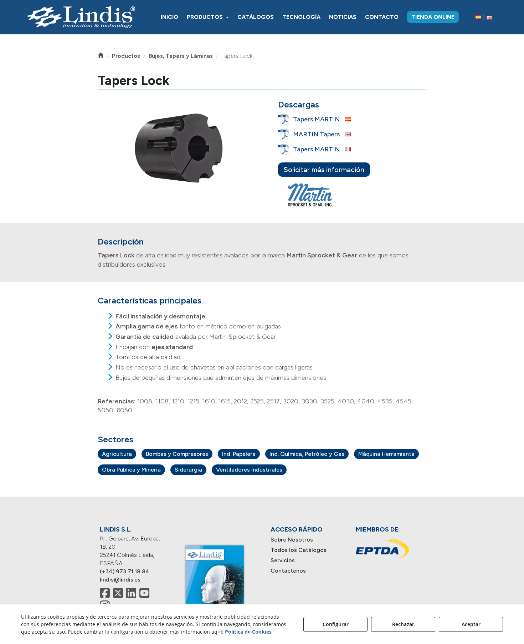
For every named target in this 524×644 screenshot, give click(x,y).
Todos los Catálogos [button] (299, 550)
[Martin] (311, 195)
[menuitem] (169, 17)
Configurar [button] (336, 624)
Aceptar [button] (471, 624)
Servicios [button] (283, 560)
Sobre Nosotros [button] (292, 539)
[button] (81, 17)
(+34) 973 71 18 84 (124, 571)
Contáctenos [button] (288, 570)
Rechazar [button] (403, 624)
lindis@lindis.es (120, 579)
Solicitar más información (324, 169)
